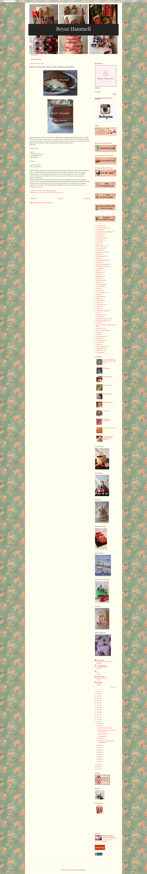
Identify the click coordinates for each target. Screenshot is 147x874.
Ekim (99, 745)
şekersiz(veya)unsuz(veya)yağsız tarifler (105, 325)
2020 (98, 698)
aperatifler (98, 230)
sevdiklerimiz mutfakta (101, 310)
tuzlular (98, 338)
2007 (98, 769)
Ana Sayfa (60, 198)
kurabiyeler (99, 286)
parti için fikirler (100, 304)
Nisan (99, 754)
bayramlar (37, 192)
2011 (98, 719)
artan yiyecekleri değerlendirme (104, 232)
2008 (98, 766)
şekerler (98, 323)
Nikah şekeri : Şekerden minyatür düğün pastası (106, 741)
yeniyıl (98, 344)
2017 (98, 705)
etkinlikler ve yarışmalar (102, 266)
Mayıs (99, 752)
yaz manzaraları (100, 340)
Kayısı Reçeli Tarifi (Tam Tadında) (104, 661)
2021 (98, 696)
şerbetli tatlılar (99, 328)
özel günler (50, 192)
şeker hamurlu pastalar (101, 321)
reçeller (98, 306)
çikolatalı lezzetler (44, 192)
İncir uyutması (106, 411)
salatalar (98, 308)
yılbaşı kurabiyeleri (101, 346)
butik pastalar (99, 248)
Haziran (100, 750)
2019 (98, 700)
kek (97, 672)
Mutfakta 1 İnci (101, 677)
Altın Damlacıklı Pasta (102, 678)
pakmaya (98, 302)
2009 (98, 764)
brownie (98, 244)
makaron (98, 288)
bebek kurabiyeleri (100, 238)
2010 (98, 721)
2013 (98, 714)
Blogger (69, 870)
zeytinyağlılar (99, 352)
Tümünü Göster (113, 687)
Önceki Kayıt (87, 198)
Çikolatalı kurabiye (107, 376)
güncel (97, 270)
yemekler (98, 342)
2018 (98, 703)
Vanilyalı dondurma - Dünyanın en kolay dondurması (108, 438)
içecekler (98, 274)
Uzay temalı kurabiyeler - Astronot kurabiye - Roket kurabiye (109, 361)
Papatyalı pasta (101, 738)
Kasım (99, 726)
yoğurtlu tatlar (99, 350)
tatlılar (61, 192)
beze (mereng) (99, 240)
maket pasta (99, 290)
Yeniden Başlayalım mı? (102, 667)
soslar (97, 312)
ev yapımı (98, 268)
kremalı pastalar (100, 284)
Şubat (99, 759)
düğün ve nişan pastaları (102, 264)
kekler (97, 278)
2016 (98, 707)
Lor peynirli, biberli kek (109, 428)
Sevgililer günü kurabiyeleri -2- (107, 420)
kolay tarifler (99, 280)
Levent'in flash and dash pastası (105, 728)
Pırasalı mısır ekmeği (103, 734)
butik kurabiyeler (100, 246)
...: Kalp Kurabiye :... (102, 666)
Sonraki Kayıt (33, 198)
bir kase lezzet (100, 660)
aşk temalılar (99, 234)
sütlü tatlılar (56, 192)
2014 (98, 712)
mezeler (98, 294)
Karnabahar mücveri (108, 402)
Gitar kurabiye (106, 368)
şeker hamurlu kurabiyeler (102, 318)
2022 (98, 693)
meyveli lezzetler (100, 292)
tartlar (97, 332)
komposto (98, 282)
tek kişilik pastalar (100, 336)
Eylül (99, 747)
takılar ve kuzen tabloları (102, 330)
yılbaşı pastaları (100, 348)
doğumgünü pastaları (101, 260)
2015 (98, 710)
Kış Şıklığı (99, 683)
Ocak (99, 761)
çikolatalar (98, 254)
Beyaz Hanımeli (109, 836)
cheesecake (98, 250)
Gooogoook (99, 682)
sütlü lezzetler (99, 314)
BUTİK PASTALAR (36, 59)
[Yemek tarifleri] (100, 849)
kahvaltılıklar (99, 276)
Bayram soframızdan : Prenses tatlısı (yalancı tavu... (106, 730)
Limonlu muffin (107, 385)
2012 (98, 717)
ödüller (98, 298)
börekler (98, 242)
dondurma (98, 262)
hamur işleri (99, 272)
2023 (98, 691)
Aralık (99, 723)
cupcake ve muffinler (101, 252)
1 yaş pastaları (99, 226)
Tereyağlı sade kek (107, 394)
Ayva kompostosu (102, 736)
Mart (99, 757)
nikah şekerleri (99, 296)
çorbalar (98, 258)
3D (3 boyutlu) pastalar (101, 228)
